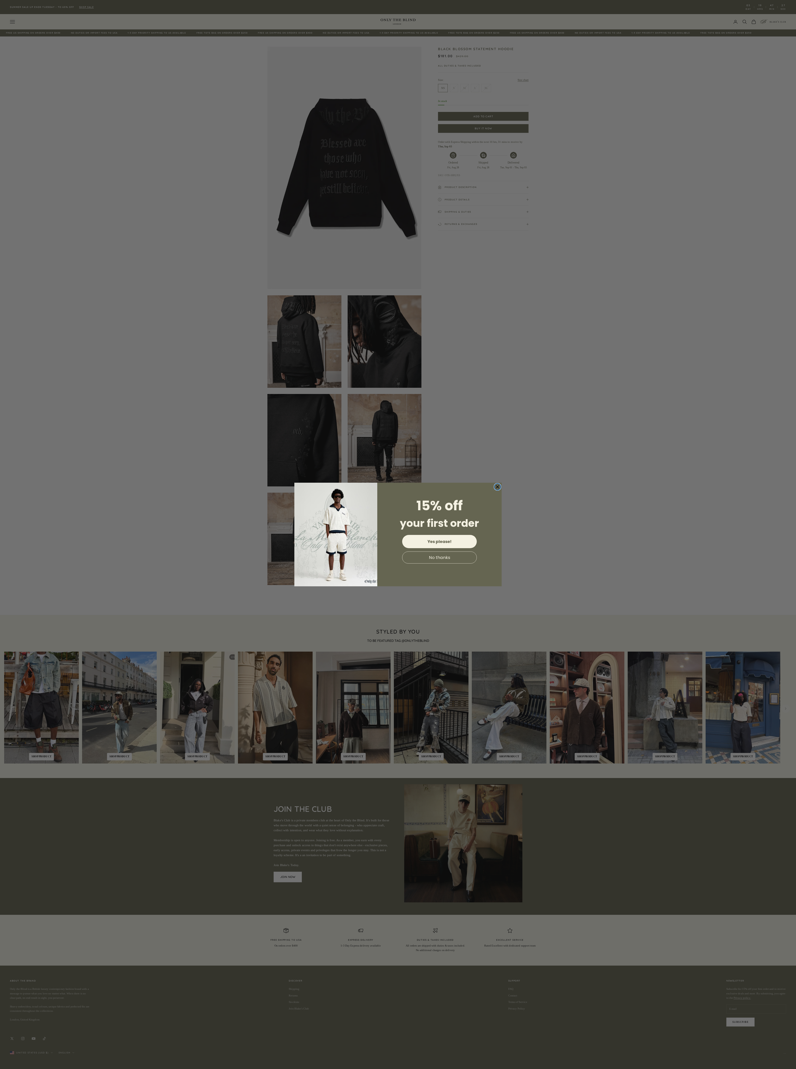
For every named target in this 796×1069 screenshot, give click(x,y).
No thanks (439, 557)
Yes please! (439, 541)
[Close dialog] (497, 487)
